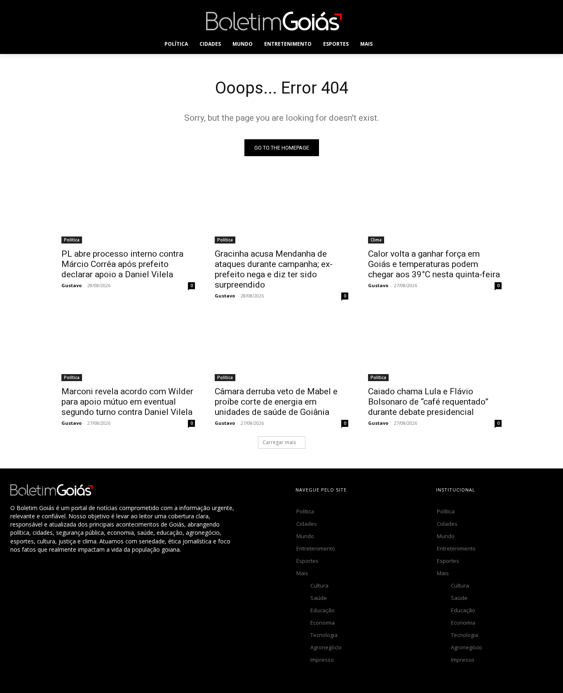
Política (72, 240)
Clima (376, 240)
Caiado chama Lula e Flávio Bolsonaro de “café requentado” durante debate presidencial (428, 401)
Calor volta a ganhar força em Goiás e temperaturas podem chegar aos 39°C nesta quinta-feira (434, 264)
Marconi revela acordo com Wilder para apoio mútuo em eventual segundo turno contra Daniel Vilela (127, 401)
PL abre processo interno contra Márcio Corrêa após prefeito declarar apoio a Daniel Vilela (122, 264)
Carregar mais (279, 442)
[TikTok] (431, 21)
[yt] (487, 21)
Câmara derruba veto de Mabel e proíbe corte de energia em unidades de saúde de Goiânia (276, 401)
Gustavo (71, 285)
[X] (450, 21)
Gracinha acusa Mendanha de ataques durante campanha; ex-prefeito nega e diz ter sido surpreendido (274, 269)
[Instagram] (413, 21)
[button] (395, 44)
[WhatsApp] (468, 21)
